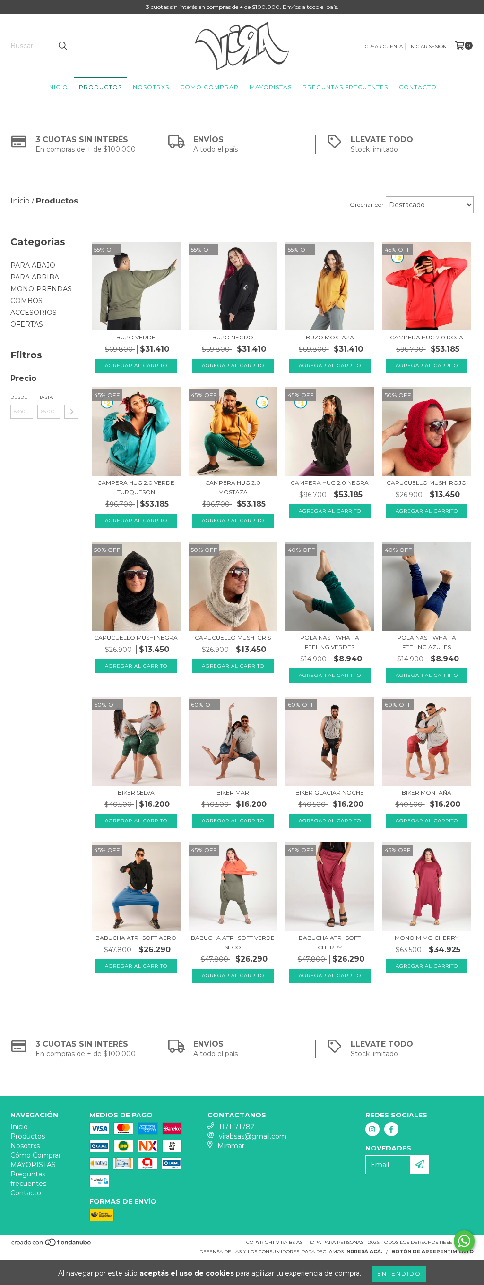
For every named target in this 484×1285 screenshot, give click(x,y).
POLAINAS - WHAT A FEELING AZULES (426, 642)
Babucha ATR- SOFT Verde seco (233, 942)
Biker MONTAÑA (426, 792)
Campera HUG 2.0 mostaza (232, 487)
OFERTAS (26, 324)
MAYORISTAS (271, 87)
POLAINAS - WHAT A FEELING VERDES (329, 642)
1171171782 (236, 1127)
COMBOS (26, 300)
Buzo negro (232, 337)
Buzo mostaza (330, 337)
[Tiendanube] (51, 1245)
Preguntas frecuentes (345, 87)
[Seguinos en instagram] (372, 1129)
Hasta (45, 397)
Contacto (418, 87)
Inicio (57, 87)
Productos (100, 87)
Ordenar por (367, 204)
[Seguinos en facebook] (391, 1129)
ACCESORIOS (33, 312)
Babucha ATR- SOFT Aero (135, 937)
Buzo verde (136, 337)
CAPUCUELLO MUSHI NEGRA (136, 637)
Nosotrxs (151, 87)
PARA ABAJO (32, 265)
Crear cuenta (384, 46)
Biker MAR (232, 792)
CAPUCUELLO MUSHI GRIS (233, 637)
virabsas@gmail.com (252, 1136)
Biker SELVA (136, 792)
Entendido (399, 1273)
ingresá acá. (363, 1252)
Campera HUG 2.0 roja (426, 337)
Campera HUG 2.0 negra (330, 482)
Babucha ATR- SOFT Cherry (330, 942)
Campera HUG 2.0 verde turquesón (135, 487)
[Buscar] (62, 45)
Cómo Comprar (209, 87)
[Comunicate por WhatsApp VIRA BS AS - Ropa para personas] (464, 1241)
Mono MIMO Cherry (426, 937)
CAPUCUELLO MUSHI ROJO (427, 482)
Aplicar (71, 412)
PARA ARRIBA (34, 277)
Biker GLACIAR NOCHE (329, 792)
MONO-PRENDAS (41, 289)
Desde (18, 397)
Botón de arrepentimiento (432, 1252)
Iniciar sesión (428, 46)
